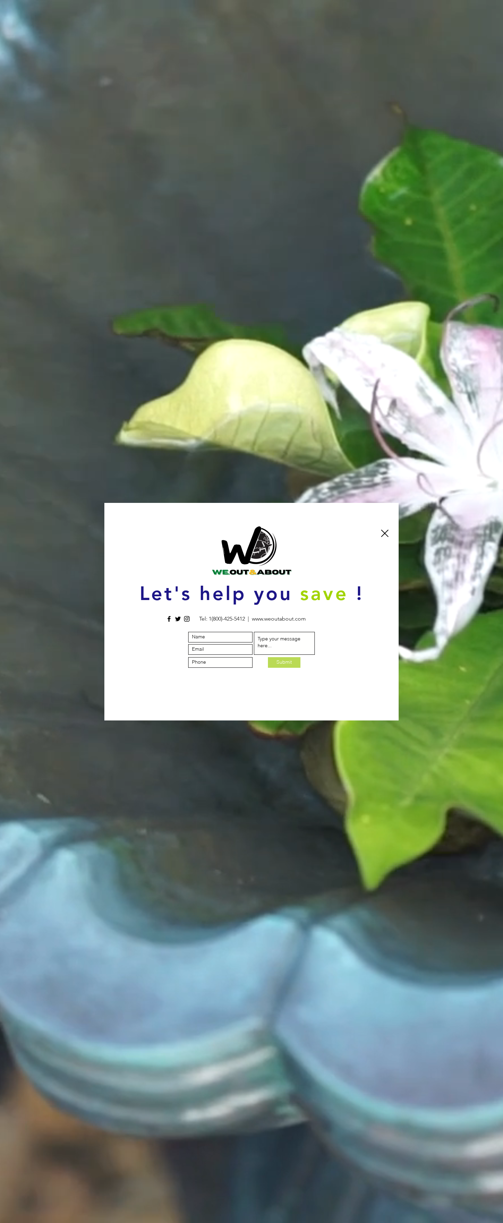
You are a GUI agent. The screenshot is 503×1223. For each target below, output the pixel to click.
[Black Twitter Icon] (178, 619)
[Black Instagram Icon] (187, 619)
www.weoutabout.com (279, 618)
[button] (385, 533)
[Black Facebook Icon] (169, 619)
